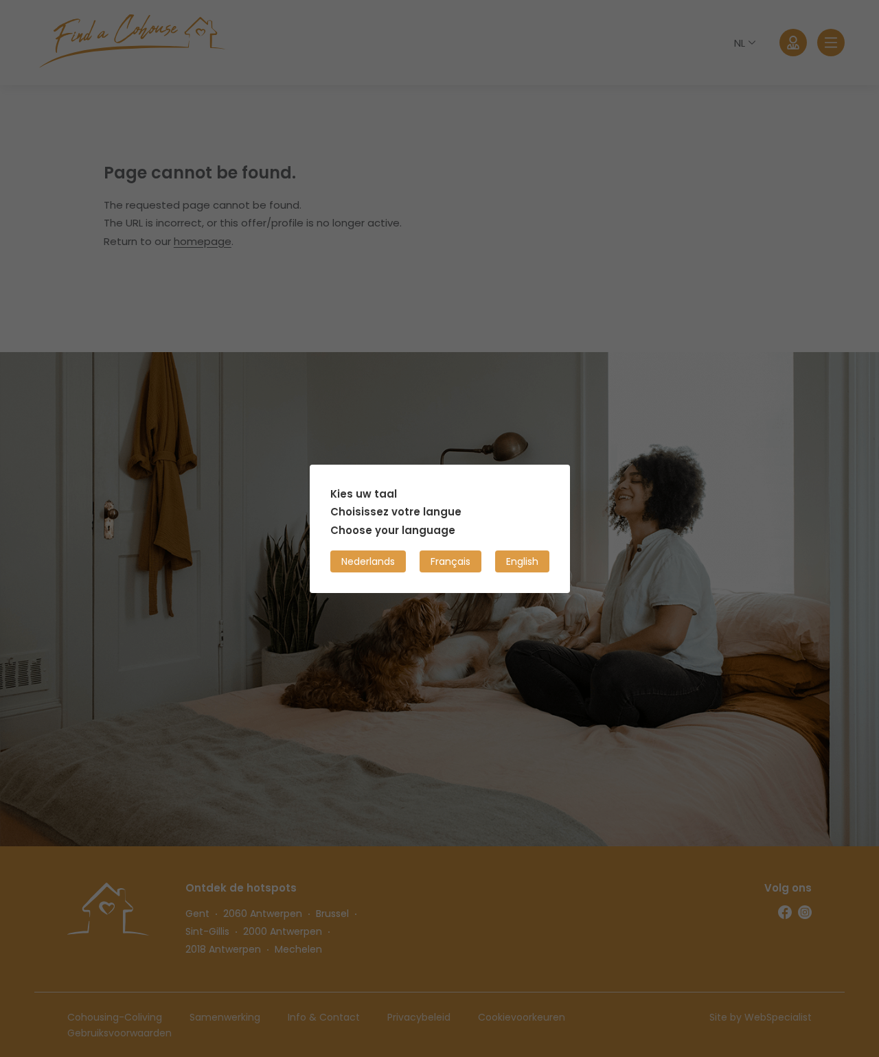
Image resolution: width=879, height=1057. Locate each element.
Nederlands (368, 561)
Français (450, 561)
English (522, 561)
